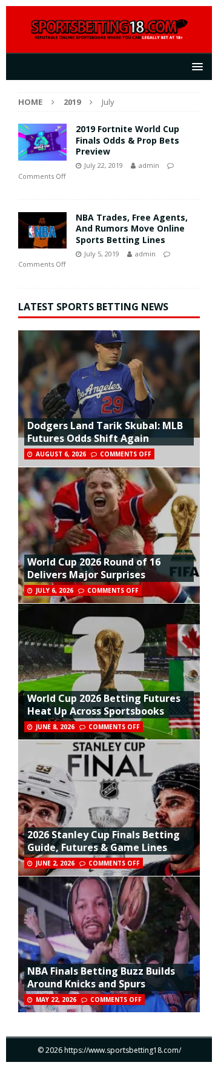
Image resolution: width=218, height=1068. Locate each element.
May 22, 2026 (56, 999)
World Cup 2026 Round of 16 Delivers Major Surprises (93, 568)
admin (149, 165)
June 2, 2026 (55, 863)
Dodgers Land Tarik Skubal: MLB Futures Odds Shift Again (105, 432)
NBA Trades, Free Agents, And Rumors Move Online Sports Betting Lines (132, 228)
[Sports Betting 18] (109, 33)
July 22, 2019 (103, 165)
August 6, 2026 (61, 454)
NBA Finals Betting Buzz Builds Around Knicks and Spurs (101, 977)
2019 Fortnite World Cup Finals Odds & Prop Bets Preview (127, 139)
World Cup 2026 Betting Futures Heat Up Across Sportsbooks (103, 705)
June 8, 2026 (55, 727)
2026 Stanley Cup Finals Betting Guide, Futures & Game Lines (103, 841)
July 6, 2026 (54, 590)
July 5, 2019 (101, 253)
